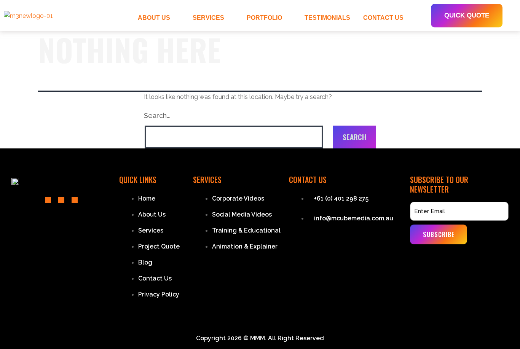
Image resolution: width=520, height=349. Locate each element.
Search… (157, 116)
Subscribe (439, 234)
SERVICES (208, 17)
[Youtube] (61, 200)
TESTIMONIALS (327, 17)
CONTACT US (383, 17)
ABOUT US (154, 17)
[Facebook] (48, 200)
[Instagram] (75, 200)
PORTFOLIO (264, 17)
